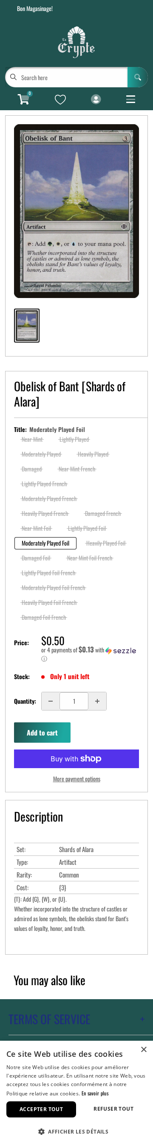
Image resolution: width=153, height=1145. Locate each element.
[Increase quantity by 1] (97, 701)
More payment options (76, 778)
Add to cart (42, 732)
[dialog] (76, 1093)
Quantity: (25, 700)
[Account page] (96, 99)
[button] (90, 654)
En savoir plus (95, 1093)
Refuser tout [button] (113, 1108)
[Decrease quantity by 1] (51, 701)
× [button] (143, 1050)
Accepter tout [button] (41, 1109)
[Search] (138, 77)
